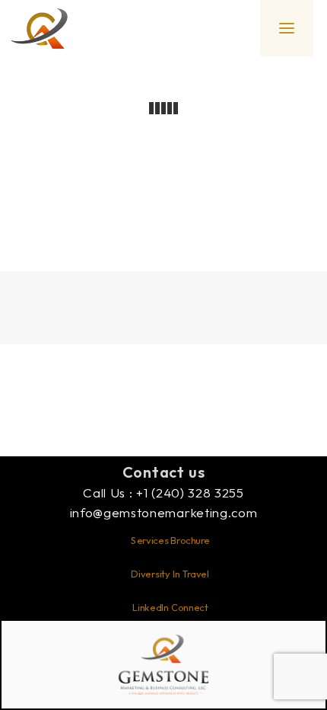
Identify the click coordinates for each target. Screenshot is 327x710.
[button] (286, 28)
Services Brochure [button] (170, 540)
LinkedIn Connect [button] (170, 607)
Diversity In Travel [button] (169, 574)
